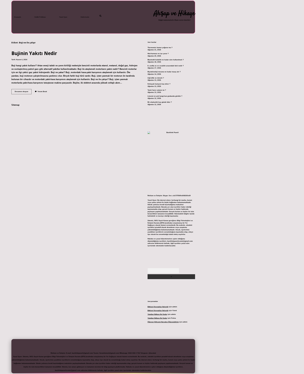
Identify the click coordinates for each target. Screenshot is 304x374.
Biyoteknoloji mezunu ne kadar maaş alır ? (164, 72)
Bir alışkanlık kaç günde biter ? (160, 102)
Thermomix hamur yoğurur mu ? (160, 47)
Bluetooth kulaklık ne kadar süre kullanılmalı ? (166, 60)
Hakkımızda (85, 17)
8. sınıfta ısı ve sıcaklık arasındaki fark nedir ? (166, 66)
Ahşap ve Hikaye (174, 13)
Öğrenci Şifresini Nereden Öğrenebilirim (163, 322)
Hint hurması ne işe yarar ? (158, 53)
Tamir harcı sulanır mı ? (157, 90)
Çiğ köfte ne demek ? (156, 78)
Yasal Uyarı (63, 17)
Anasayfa (17, 17)
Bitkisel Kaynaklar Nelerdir (158, 307)
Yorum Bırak (42, 91)
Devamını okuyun (23, 92)
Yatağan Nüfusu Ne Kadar (157, 314)
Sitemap (15, 105)
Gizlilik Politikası (40, 17)
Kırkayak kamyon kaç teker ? (159, 84)
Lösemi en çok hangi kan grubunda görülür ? (165, 96)
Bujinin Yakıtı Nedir (34, 53)
